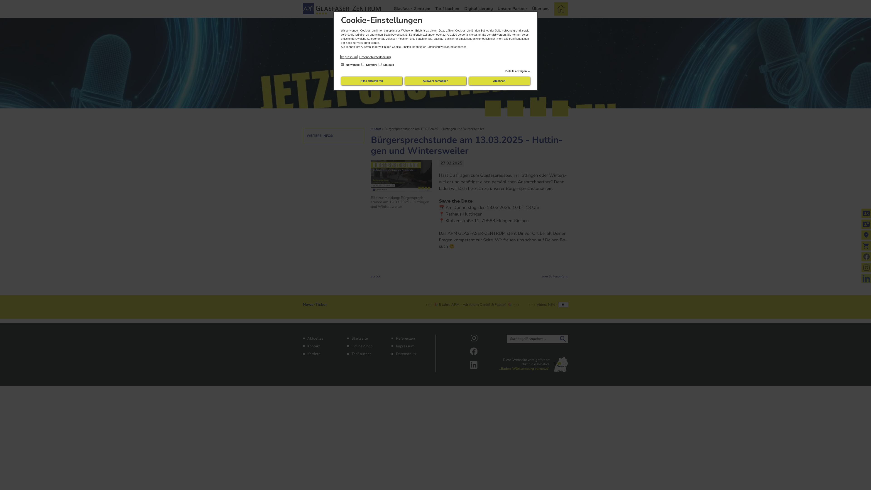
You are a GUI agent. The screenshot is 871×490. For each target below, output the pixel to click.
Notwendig (352, 64)
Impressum (349, 57)
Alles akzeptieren (371, 81)
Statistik (388, 64)
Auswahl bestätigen (435, 81)
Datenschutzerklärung (375, 57)
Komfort (371, 64)
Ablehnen (499, 81)
